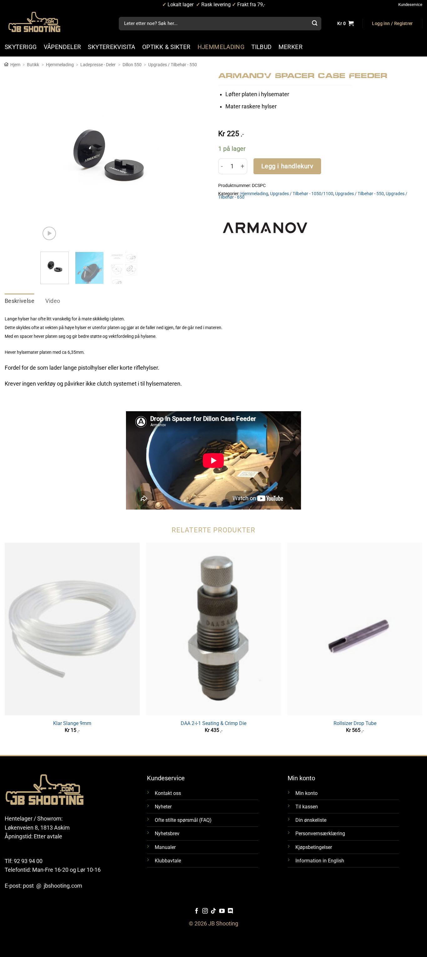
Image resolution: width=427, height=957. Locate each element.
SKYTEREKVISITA (111, 47)
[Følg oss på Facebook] (196, 911)
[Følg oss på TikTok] (213, 911)
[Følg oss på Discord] (230, 911)
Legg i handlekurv (287, 166)
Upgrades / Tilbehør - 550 (172, 64)
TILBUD (261, 47)
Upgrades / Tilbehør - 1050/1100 (301, 193)
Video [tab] (52, 301)
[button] (392, 23)
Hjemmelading (60, 64)
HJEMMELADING (221, 47)
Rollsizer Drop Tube (355, 723)
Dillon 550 (132, 64)
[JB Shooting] (40, 22)
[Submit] (314, 23)
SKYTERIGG (21, 47)
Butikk (33, 64)
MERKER (291, 47)
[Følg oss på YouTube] (222, 911)
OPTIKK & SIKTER (166, 47)
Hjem (15, 64)
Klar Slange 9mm (72, 723)
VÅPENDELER (62, 47)
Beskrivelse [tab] (19, 301)
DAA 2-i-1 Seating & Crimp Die (213, 723)
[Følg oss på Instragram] (205, 911)
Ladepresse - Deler (98, 64)
